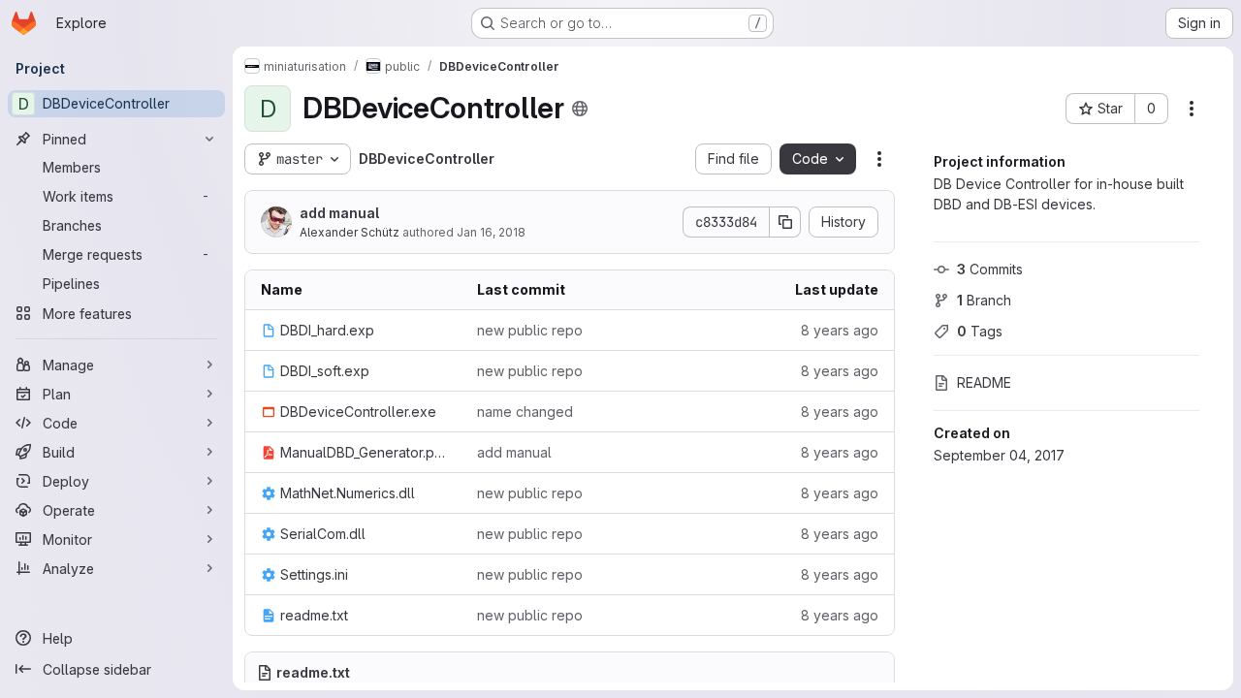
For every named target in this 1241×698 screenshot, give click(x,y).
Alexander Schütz (349, 232)
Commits (990, 269)
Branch (984, 300)
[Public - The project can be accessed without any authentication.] (580, 108)
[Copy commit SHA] (785, 222)
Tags (979, 331)
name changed (525, 411)
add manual (339, 213)
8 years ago (839, 330)
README (984, 382)
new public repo (530, 330)
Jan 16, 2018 (491, 232)
